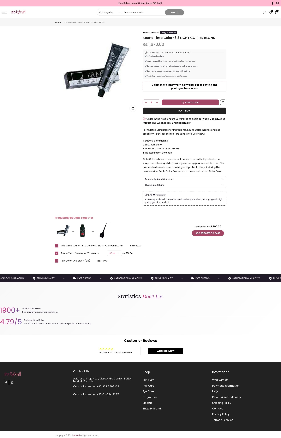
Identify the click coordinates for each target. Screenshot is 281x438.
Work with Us (220, 380)
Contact (217, 408)
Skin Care (148, 380)
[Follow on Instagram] (277, 3)
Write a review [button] (165, 351)
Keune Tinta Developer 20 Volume (80, 253)
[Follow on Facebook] (272, 3)
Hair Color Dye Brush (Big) (75, 261)
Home (58, 22)
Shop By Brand (152, 408)
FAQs (215, 391)
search (174, 12)
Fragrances (150, 397)
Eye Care (148, 391)
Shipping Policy (221, 403)
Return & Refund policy (226, 397)
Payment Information (225, 386)
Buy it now (184, 110)
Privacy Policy (220, 414)
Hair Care (148, 386)
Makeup (148, 403)
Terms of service (222, 420)
